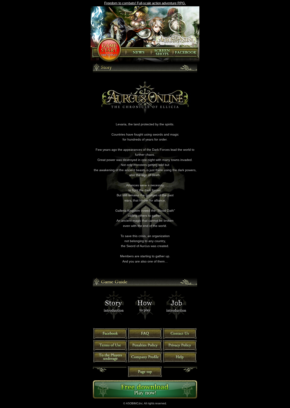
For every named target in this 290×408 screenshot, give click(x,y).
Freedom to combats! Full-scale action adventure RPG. (145, 3)
